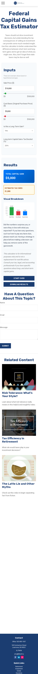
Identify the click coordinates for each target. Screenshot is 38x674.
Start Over (19, 278)
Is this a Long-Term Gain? (14, 126)
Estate (19, 671)
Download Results (19, 284)
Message (3, 327)
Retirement (19, 666)
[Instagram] (22, 657)
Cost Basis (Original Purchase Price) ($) (18, 105)
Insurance (19, 673)
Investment (19, 669)
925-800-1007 (21, 641)
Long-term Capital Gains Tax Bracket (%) (18, 140)
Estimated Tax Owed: (14, 188)
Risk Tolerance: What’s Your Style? (17, 394)
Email (2, 315)
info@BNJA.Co (19, 654)
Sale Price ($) (9, 83)
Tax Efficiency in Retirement (13, 440)
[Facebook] (15, 657)
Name (2, 303)
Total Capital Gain (15, 174)
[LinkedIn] (18, 657)
